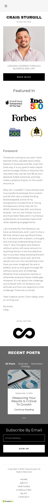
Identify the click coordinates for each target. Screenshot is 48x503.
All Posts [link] (10, 363)
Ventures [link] (24, 486)
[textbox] (24, 438)
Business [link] (23, 363)
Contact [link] (23, 497)
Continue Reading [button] (24, 409)
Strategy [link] (25, 366)
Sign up (24, 448)
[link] (24, 17)
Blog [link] (24, 493)
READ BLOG (24, 77)
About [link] (24, 483)
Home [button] (23, 479)
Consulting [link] (24, 490)
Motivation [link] (37, 363)
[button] (6, 6)
